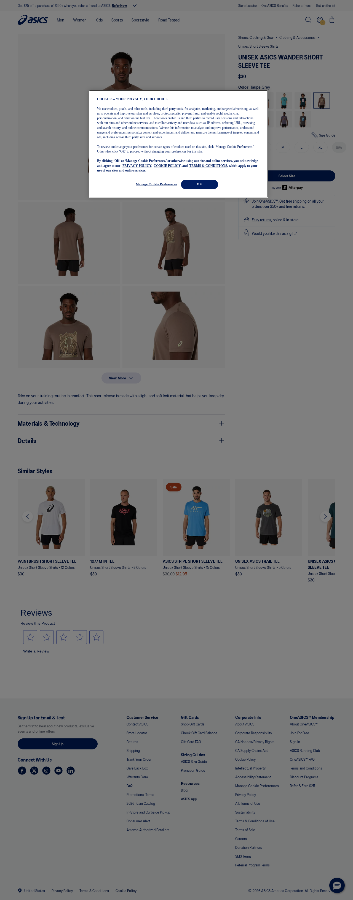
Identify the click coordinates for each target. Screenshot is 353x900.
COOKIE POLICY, (167, 165)
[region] (178, 144)
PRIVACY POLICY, (137, 165)
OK (199, 184)
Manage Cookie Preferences (156, 184)
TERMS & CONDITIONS (208, 165)
